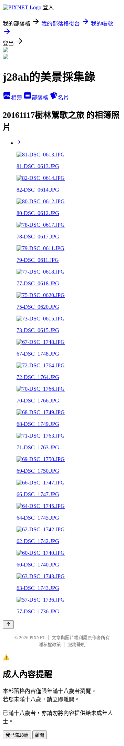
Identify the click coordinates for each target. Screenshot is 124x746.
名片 (63, 98)
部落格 (41, 98)
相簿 (17, 98)
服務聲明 (76, 644)
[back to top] (8, 624)
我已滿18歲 (17, 735)
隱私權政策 (50, 644)
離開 (39, 735)
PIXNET (37, 637)
